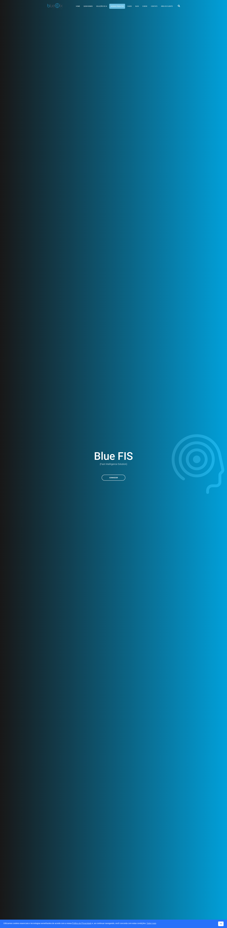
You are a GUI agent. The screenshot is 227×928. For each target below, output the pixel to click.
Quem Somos (88, 6)
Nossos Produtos (117, 6)
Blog (137, 6)
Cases (129, 6)
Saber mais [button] (151, 923)
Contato (154, 6)
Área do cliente (167, 6)
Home (78, 6)
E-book (144, 6)
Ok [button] (221, 924)
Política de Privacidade (82, 923)
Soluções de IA (101, 6)
